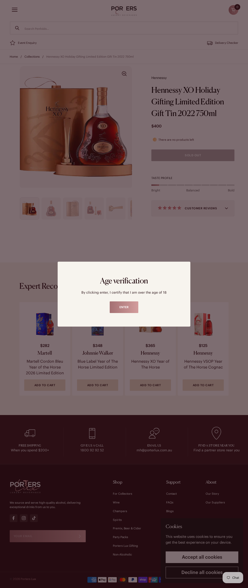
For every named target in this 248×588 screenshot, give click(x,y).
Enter (124, 307)
